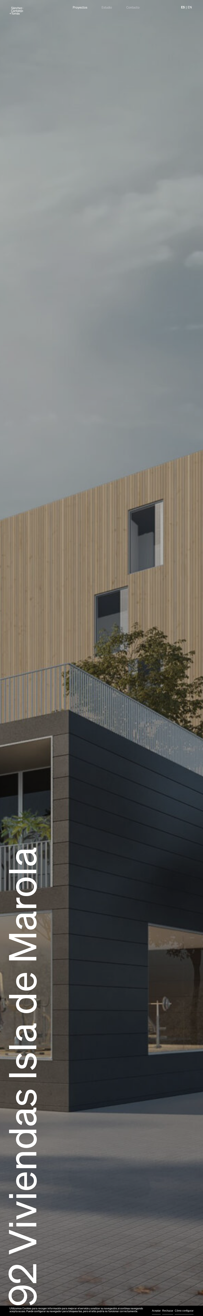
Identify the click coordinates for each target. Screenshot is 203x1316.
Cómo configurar (184, 1310)
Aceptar (156, 1310)
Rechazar (167, 1310)
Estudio (107, 7)
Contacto (133, 7)
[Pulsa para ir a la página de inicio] (16, 11)
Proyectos (80, 7)
